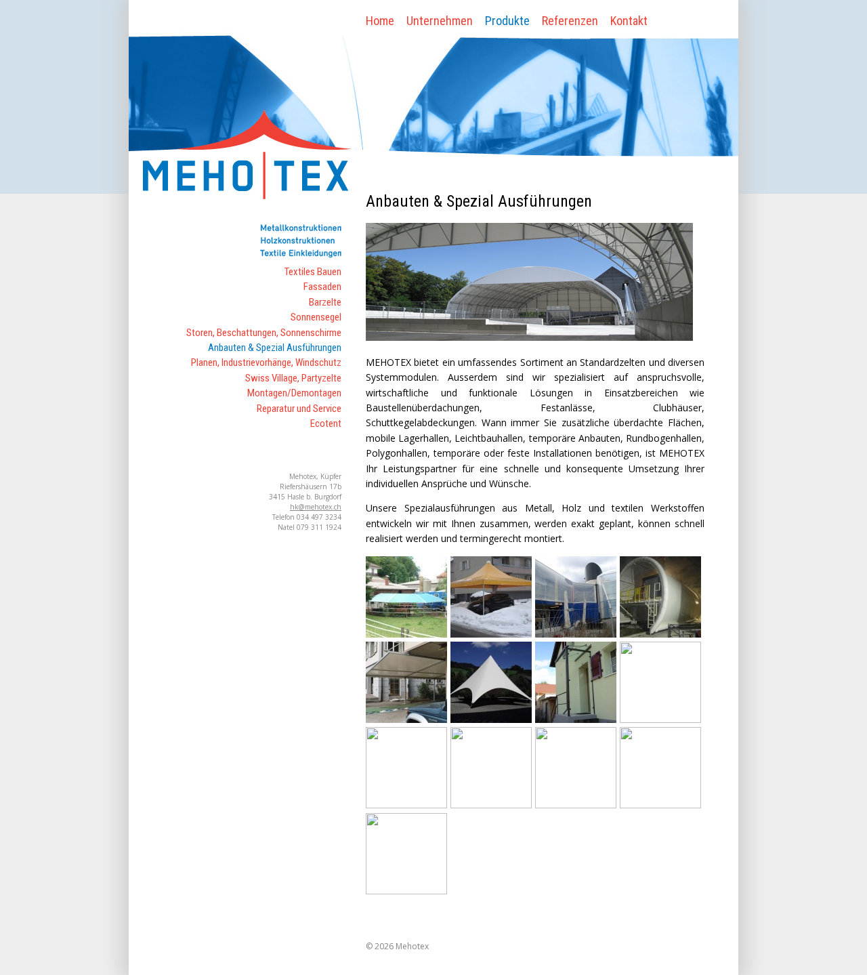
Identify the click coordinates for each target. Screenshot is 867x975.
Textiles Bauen (312, 272)
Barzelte (325, 302)
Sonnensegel (316, 317)
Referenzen (570, 21)
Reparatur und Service (299, 408)
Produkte (507, 21)
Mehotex (412, 946)
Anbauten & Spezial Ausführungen (274, 347)
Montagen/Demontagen (294, 393)
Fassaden (322, 287)
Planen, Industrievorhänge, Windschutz (266, 362)
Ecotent (325, 423)
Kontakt (629, 21)
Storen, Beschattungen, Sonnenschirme (263, 333)
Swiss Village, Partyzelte (293, 378)
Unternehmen (439, 21)
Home (380, 21)
